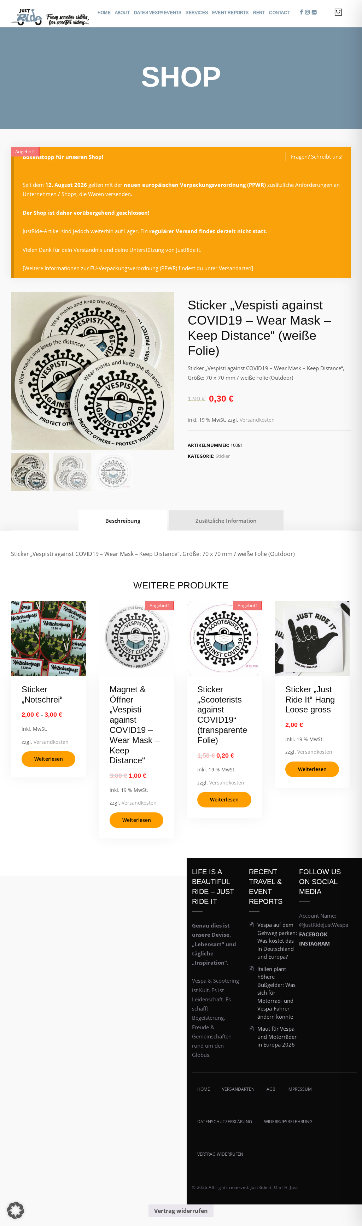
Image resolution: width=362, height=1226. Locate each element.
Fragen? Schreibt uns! (317, 156)
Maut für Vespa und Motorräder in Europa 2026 (277, 1036)
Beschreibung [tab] (122, 520)
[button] (15, 1210)
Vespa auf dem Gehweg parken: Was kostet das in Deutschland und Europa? (277, 940)
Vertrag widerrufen (181, 1211)
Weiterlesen (48, 759)
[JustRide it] (50, 13)
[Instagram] (307, 12)
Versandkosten (257, 419)
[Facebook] (301, 12)
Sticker (223, 456)
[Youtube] (314, 12)
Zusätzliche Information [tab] (226, 520)
